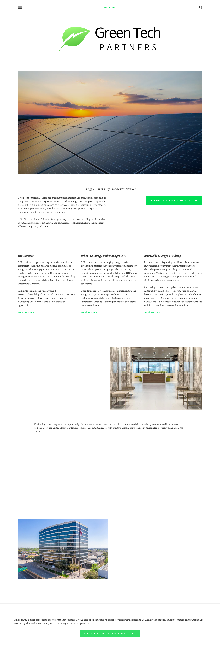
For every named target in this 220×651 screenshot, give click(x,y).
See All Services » (26, 312)
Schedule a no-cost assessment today (110, 633)
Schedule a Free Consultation (174, 200)
